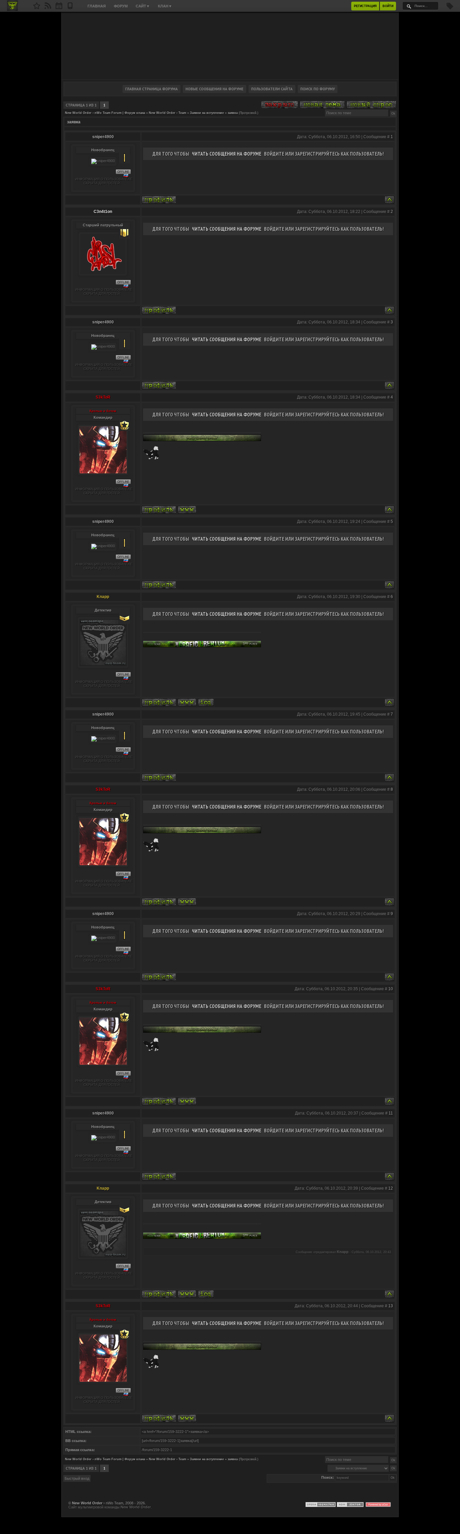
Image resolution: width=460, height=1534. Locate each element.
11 (391, 1113)
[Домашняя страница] (187, 509)
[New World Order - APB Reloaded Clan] (37, 8)
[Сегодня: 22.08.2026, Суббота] (59, 8)
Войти (388, 6)
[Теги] (450, 8)
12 (390, 1188)
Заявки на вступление (207, 113)
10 (390, 989)
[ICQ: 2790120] (206, 702)
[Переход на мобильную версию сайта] (70, 8)
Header (230, 46)
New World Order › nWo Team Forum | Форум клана (105, 113)
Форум (121, 6)
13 (390, 1306)
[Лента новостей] (48, 8)
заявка (233, 113)
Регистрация (365, 6)
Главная (97, 6)
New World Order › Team (167, 113)
